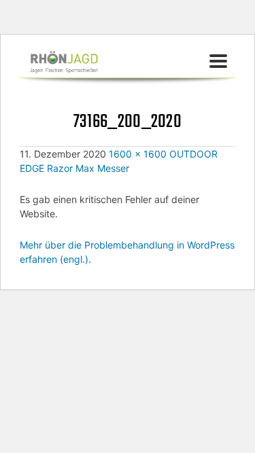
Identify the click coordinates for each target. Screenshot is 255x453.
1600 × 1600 (138, 154)
